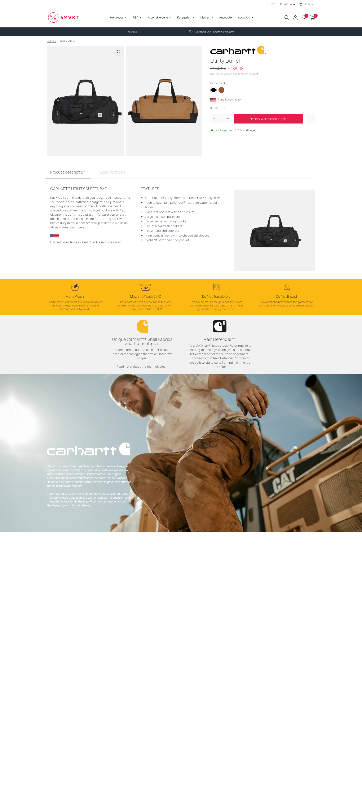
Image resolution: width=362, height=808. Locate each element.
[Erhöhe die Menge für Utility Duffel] (227, 118)
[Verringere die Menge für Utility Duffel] (214, 118)
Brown (221, 90)
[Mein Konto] (295, 17)
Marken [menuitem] (205, 17)
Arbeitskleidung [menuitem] (158, 17)
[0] (311, 17)
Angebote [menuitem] (225, 17)
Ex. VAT (271, 4)
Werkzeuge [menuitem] (117, 17)
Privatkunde (287, 4)
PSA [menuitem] (135, 17)
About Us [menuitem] (244, 17)
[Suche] (286, 17)
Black (213, 90)
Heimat (51, 40)
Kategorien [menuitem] (184, 17)
